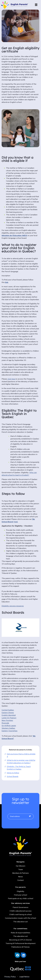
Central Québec (8, 710)
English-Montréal (9, 715)
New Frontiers (7, 720)
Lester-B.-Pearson (9, 718)
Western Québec (8, 728)
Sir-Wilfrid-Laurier (9, 725)
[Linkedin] (23, 955)
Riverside (5, 723)
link (6, 282)
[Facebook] (17, 955)
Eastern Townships (9, 731)
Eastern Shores (8, 712)
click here (12, 379)
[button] (36, 4)
